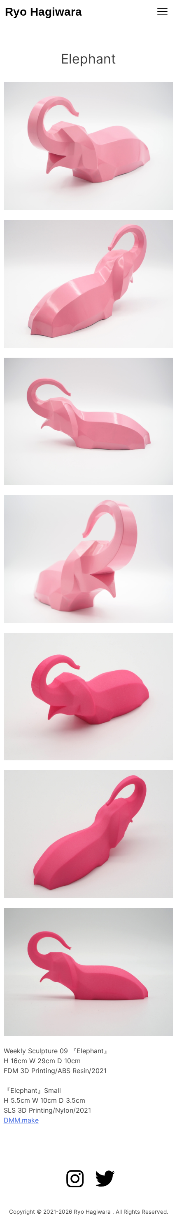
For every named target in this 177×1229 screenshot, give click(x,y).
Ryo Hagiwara (43, 11)
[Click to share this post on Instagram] (78, 1179)
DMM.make (21, 1120)
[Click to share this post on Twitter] (101, 1179)
